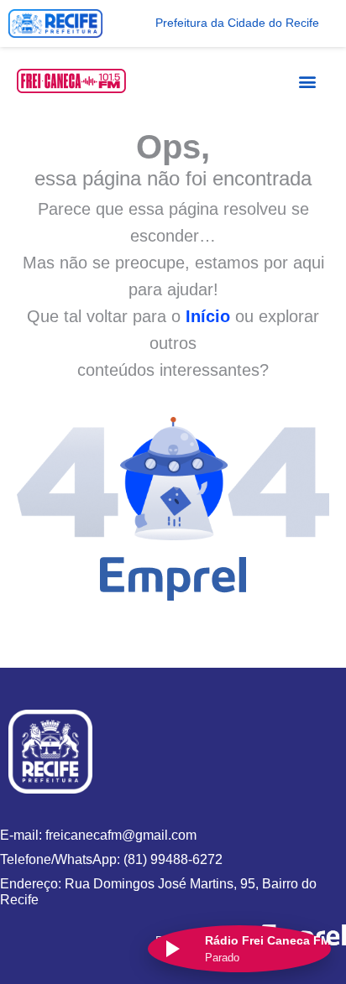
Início (208, 316)
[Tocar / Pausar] (171, 948)
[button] (308, 81)
